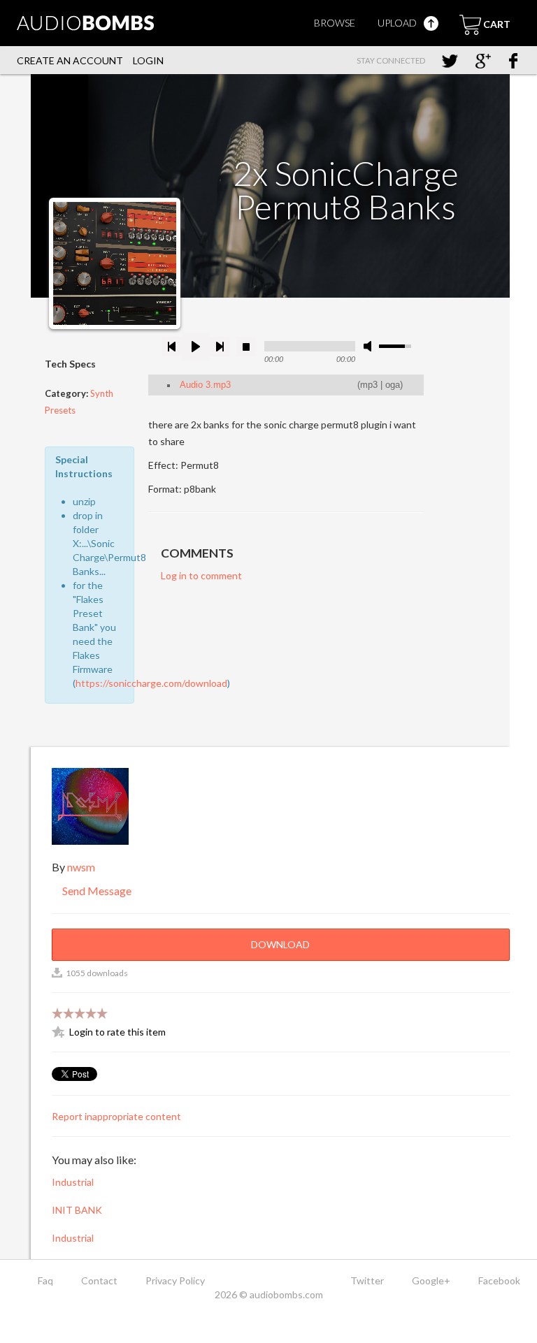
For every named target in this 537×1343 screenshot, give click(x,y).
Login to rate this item (117, 1032)
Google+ (431, 1280)
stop (246, 346)
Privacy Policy (175, 1280)
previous (172, 346)
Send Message (95, 890)
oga (392, 385)
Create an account (70, 60)
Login (148, 60)
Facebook (499, 1280)
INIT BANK (77, 1210)
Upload (398, 23)
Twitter (367, 1280)
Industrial (73, 1182)
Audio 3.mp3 (205, 385)
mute (370, 346)
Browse (334, 23)
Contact (99, 1280)
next (219, 346)
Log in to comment (201, 575)
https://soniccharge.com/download (151, 683)
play (196, 347)
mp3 (369, 385)
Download (280, 944)
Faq (45, 1280)
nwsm (81, 866)
